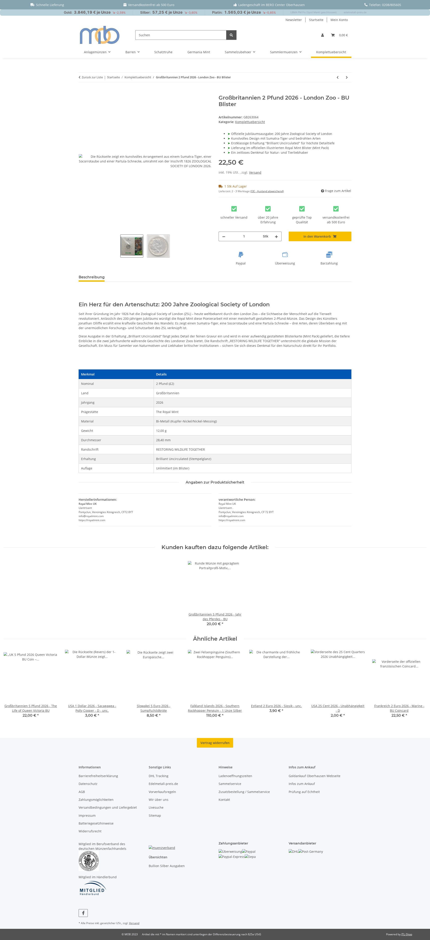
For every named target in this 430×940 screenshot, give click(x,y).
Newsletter (294, 20)
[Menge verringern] (224, 236)
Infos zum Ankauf (302, 784)
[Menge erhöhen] (276, 236)
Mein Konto (339, 20)
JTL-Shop (406, 934)
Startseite (316, 20)
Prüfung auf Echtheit (304, 792)
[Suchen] (231, 35)
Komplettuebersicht (250, 122)
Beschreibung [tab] (92, 277)
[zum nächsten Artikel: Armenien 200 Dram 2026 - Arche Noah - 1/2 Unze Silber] (346, 77)
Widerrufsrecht (90, 831)
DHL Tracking (158, 776)
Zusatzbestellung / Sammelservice (244, 792)
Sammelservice (230, 784)
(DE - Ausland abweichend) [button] (267, 191)
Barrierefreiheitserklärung (98, 776)
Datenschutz (88, 784)
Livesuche (156, 807)
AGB (82, 792)
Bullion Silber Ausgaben (167, 866)
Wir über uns (158, 799)
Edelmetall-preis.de (163, 784)
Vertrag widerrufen (215, 743)
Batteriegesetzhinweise (96, 823)
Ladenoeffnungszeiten (235, 776)
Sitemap (155, 815)
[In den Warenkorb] (82, 92)
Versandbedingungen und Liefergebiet (108, 807)
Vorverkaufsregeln (162, 792)
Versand (255, 172)
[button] (322, 35)
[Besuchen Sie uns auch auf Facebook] (83, 913)
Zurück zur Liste (92, 77)
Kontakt (224, 799)
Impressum (87, 815)
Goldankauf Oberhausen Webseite (314, 776)
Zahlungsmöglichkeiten (96, 799)
